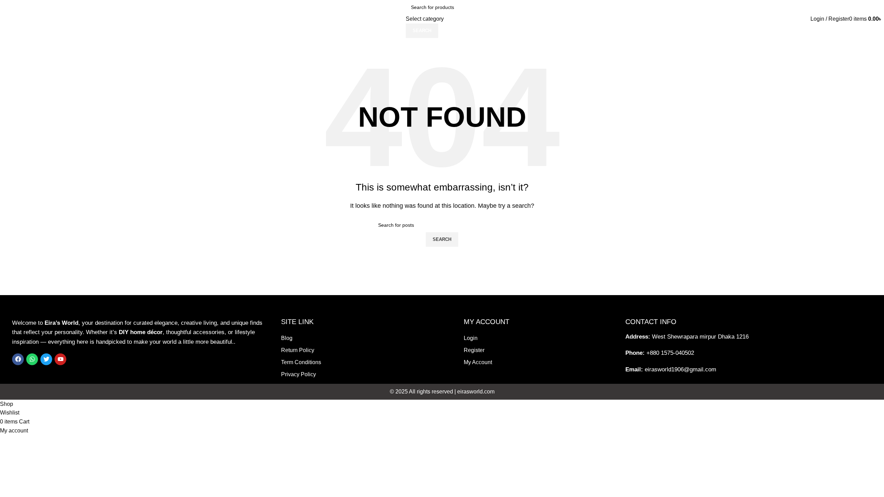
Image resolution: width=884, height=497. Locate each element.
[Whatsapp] (32, 359)
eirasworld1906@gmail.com (680, 369)
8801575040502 (862, 42)
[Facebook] (18, 359)
